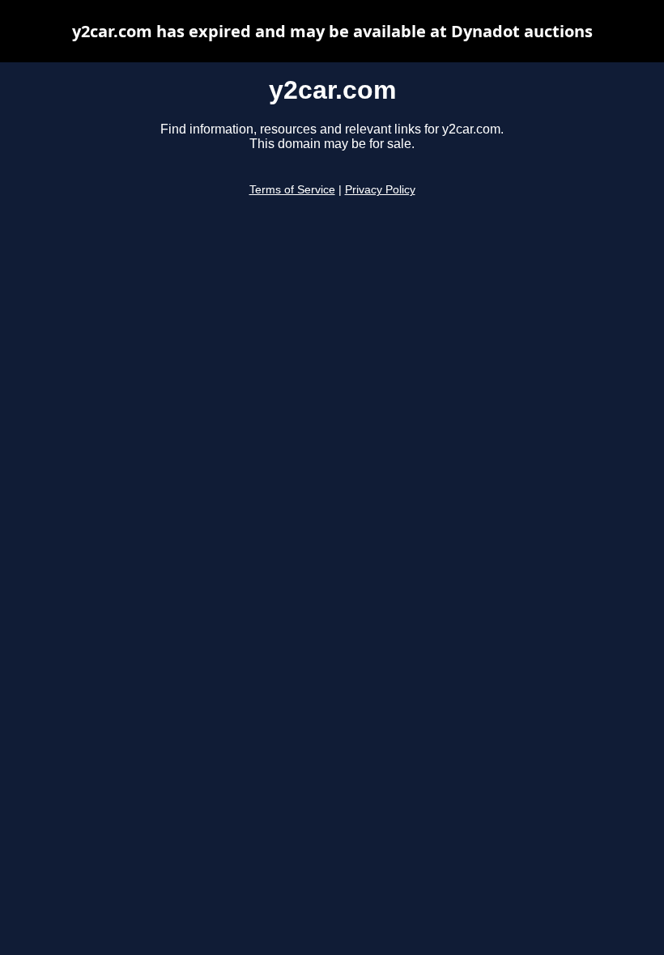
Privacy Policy (380, 190)
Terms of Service (292, 190)
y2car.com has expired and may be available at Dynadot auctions (332, 31)
